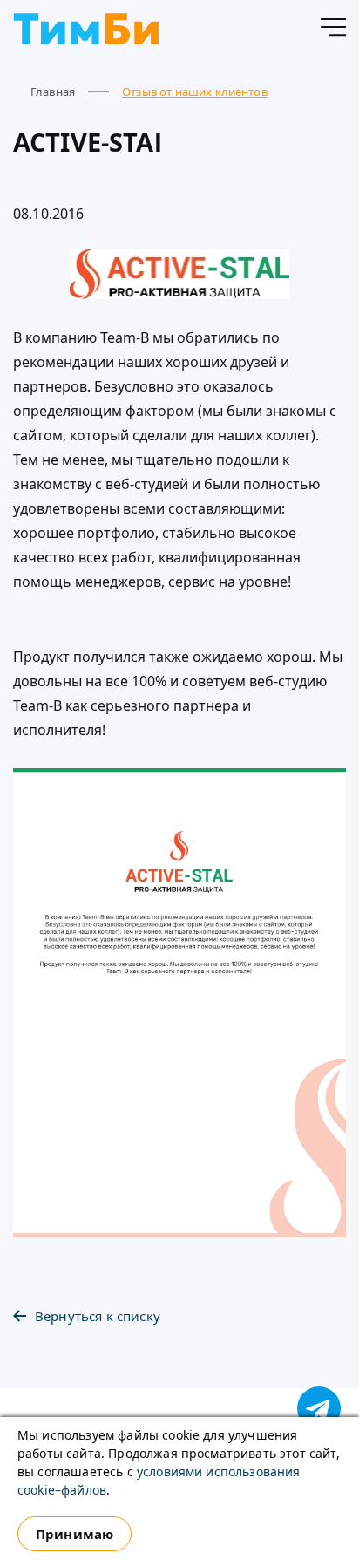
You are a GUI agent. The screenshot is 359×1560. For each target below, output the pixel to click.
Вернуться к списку (97, 1316)
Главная (52, 91)
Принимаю (74, 1534)
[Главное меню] (333, 30)
